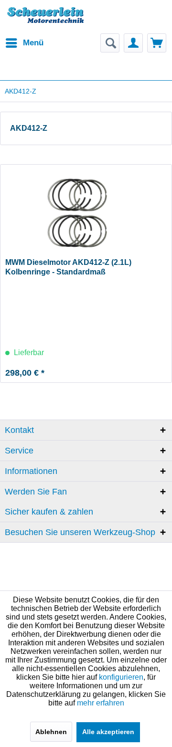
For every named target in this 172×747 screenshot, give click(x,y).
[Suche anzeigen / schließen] (109, 43)
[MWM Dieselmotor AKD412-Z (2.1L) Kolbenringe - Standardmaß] (86, 212)
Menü (33, 42)
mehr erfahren (100, 703)
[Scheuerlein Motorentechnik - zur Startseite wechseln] (45, 21)
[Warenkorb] (156, 43)
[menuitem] (24, 43)
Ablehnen (51, 732)
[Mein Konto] (133, 43)
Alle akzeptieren (108, 732)
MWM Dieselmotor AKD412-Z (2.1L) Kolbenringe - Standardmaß (68, 267)
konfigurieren (121, 677)
